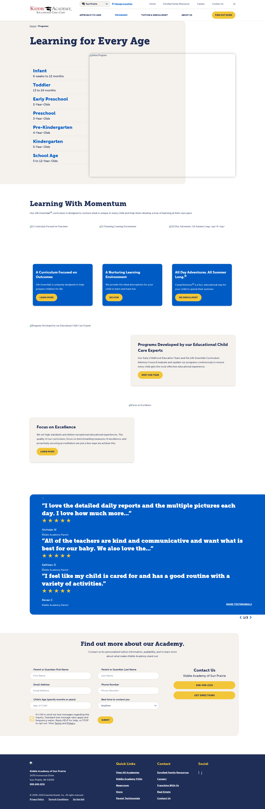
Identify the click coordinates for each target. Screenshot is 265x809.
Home (152, 4)
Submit (105, 720)
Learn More (47, 297)
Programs (121, 15)
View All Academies (127, 772)
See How (114, 297)
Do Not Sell (78, 799)
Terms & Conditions (58, 799)
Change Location (123, 4)
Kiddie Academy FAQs (129, 779)
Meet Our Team (150, 375)
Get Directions (204, 695)
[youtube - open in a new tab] (198, 772)
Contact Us (217, 4)
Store (119, 791)
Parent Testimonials (128, 798)
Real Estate (164, 791)
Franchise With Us (168, 785)
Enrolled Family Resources (176, 4)
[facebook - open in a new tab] (201, 772)
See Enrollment (188, 297)
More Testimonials (239, 604)
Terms (58, 723)
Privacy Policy (37, 799)
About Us (187, 15)
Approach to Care (90, 15)
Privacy (71, 723)
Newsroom (122, 785)
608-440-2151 (204, 685)
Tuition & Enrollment (154, 15)
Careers (201, 4)
